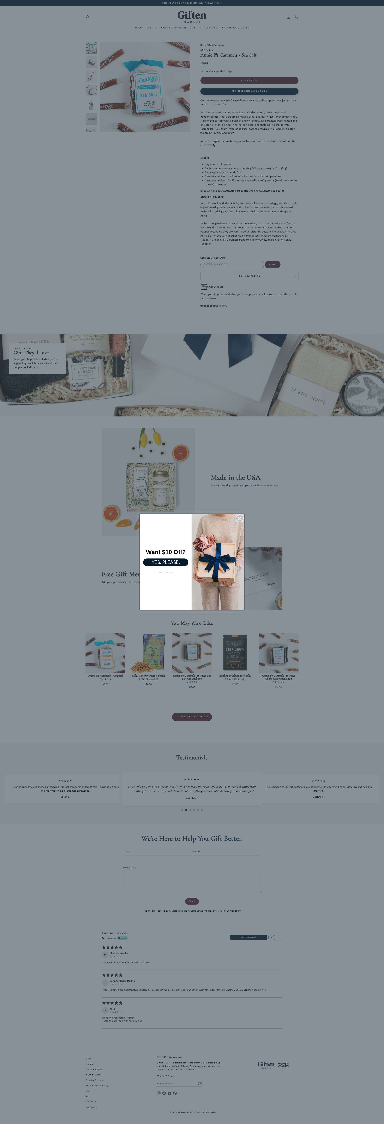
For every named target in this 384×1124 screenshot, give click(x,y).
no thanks (165, 572)
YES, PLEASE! (166, 562)
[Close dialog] (239, 518)
